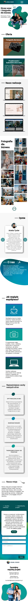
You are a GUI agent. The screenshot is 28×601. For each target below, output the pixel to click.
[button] (22, 2)
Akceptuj (14, 531)
